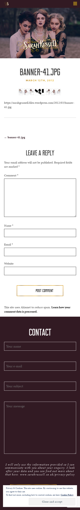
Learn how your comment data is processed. (37, 309)
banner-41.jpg (14, 137)
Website (9, 264)
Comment (11, 175)
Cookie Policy (67, 494)
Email (8, 244)
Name (8, 226)
